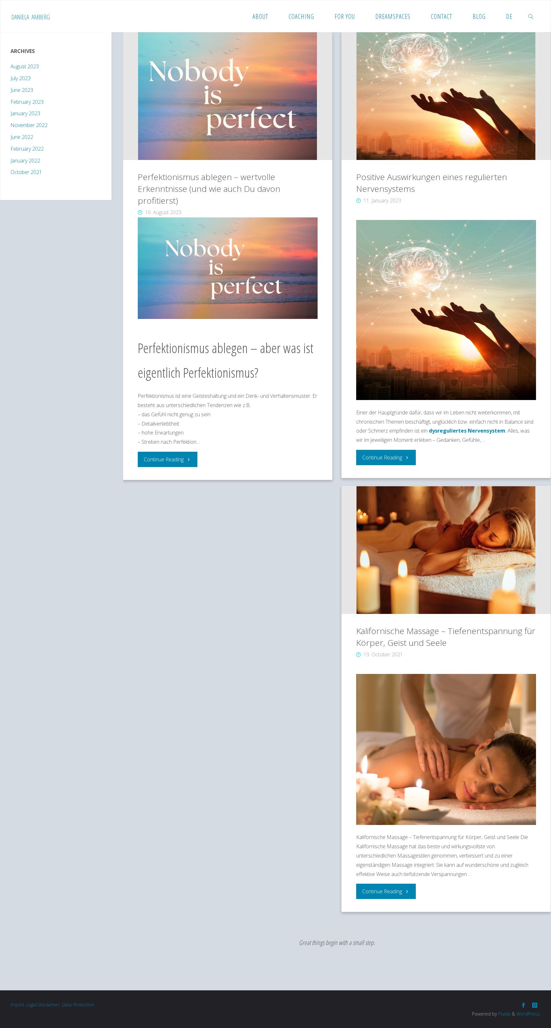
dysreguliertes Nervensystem (467, 430)
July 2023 (21, 78)
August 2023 (25, 66)
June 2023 (22, 90)
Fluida (504, 1014)
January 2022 (25, 160)
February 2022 (27, 148)
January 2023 (25, 113)
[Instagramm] (535, 1005)
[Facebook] (523, 1005)
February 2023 (27, 101)
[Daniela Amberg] (30, 16)
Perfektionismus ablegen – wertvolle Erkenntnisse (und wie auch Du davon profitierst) (209, 188)
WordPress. (528, 1014)
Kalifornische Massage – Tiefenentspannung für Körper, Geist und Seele (445, 636)
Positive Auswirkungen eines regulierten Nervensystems (431, 182)
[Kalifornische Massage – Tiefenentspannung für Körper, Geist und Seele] (446, 550)
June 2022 (22, 136)
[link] (531, 16)
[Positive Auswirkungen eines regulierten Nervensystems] (446, 96)
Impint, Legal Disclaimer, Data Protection (52, 1005)
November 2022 (29, 125)
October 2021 (26, 172)
